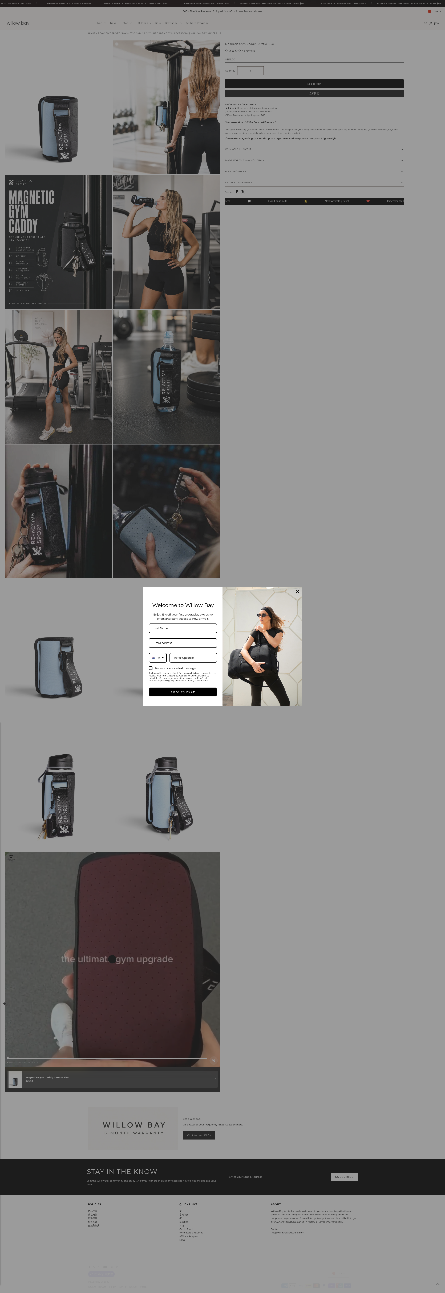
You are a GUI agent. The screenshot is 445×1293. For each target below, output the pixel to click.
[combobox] (158, 658)
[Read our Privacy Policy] (215, 673)
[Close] (297, 591)
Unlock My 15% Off (183, 692)
